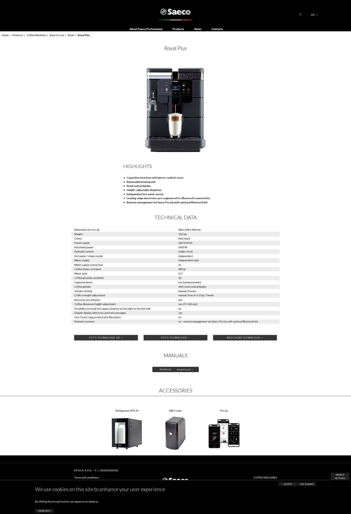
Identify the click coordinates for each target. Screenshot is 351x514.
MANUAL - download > (175, 369)
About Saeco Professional (146, 29)
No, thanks (306, 484)
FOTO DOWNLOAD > (175, 337)
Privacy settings (340, 476)
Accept (288, 484)
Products (178, 29)
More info (44, 510)
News (197, 29)
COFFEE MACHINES (265, 477)
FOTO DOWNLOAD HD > (106, 337)
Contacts (217, 29)
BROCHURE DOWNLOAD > (245, 337)
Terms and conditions (86, 477)
